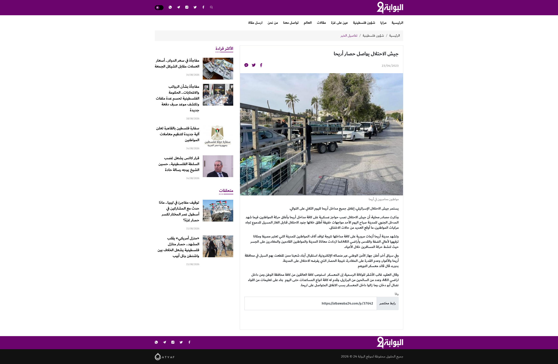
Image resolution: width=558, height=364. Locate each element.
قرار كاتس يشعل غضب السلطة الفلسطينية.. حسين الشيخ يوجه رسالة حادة (178, 164)
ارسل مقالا (255, 23)
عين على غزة (339, 23)
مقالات (321, 23)
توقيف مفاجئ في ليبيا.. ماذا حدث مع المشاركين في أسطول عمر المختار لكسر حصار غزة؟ (179, 211)
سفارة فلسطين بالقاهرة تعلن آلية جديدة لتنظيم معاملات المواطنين (177, 134)
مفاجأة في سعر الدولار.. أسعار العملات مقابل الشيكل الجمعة (177, 63)
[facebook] (203, 7)
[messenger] (246, 66)
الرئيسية (397, 23)
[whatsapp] (170, 7)
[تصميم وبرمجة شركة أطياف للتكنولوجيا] (165, 356)
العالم (308, 23)
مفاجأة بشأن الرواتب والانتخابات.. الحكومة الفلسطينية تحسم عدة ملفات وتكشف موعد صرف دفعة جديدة (177, 98)
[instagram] (186, 7)
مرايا (383, 23)
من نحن (273, 23)
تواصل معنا (291, 23)
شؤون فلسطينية (364, 23)
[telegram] (178, 7)
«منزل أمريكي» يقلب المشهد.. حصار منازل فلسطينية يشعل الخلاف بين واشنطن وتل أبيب (178, 247)
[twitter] (195, 7)
